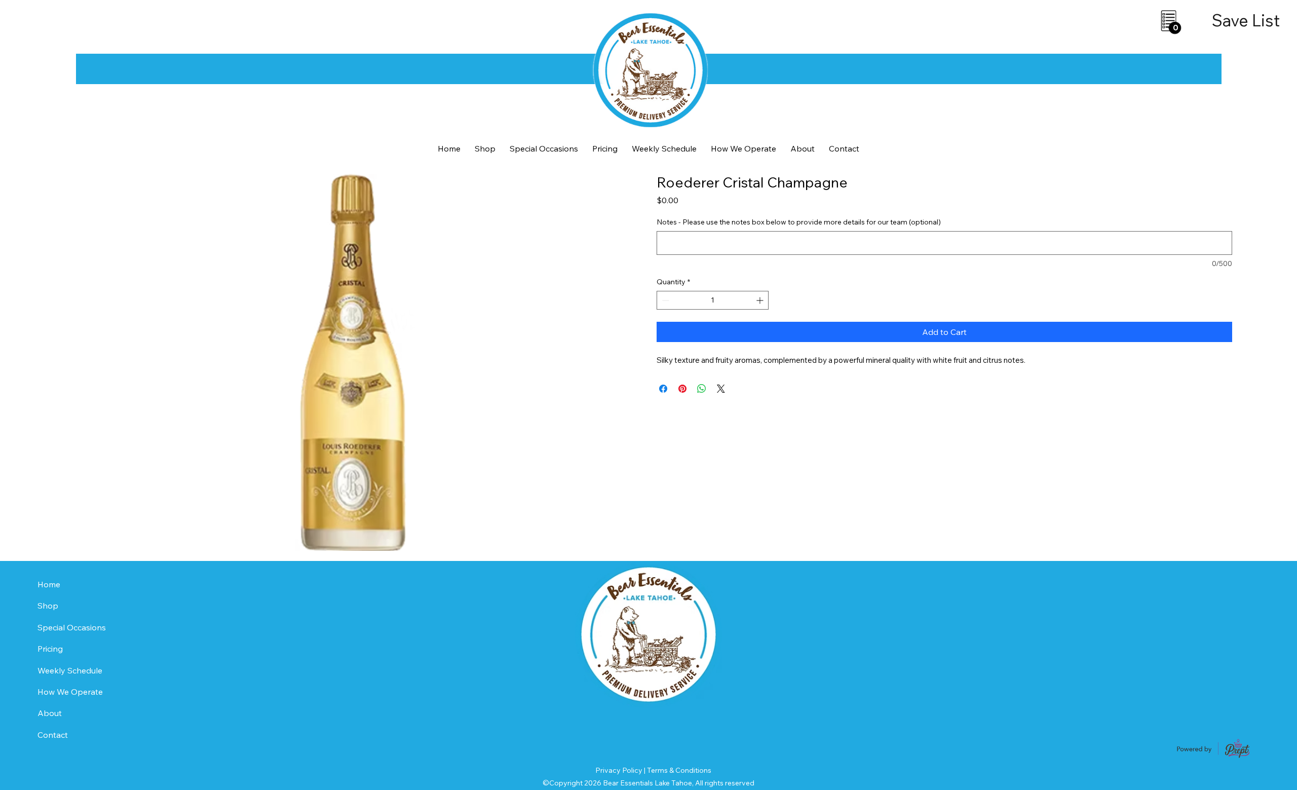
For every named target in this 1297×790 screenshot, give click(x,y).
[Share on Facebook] (663, 389)
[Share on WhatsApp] (702, 389)
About (49, 713)
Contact (52, 735)
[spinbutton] (712, 300)
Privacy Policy (618, 770)
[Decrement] (664, 300)
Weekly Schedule (69, 670)
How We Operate (70, 692)
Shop (47, 605)
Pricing (50, 649)
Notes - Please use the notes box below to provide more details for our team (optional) (799, 222)
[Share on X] (721, 389)
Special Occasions (71, 627)
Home (48, 584)
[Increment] (760, 300)
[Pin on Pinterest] (682, 389)
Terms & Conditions (679, 770)
